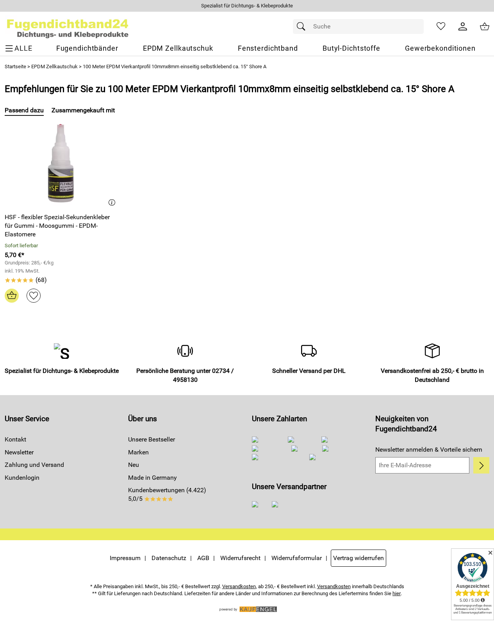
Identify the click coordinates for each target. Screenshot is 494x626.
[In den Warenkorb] (12, 296)
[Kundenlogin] (462, 26)
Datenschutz (169, 558)
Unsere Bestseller (151, 439)
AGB (203, 558)
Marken (138, 452)
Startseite (15, 66)
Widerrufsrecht (240, 558)
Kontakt (15, 439)
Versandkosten (239, 586)
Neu (133, 464)
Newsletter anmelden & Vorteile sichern (428, 449)
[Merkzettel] (441, 26)
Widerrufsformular (296, 558)
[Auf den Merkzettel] (34, 296)
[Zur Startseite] (68, 26)
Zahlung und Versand (34, 464)
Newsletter (19, 452)
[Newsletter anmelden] (481, 465)
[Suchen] (303, 26)
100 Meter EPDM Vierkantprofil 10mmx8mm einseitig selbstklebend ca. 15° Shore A (174, 66)
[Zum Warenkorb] (484, 26)
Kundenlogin (22, 477)
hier (396, 593)
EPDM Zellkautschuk (54, 66)
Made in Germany (152, 477)
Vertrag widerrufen (358, 558)
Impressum (125, 558)
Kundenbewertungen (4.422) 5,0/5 (167, 494)
